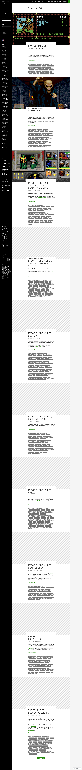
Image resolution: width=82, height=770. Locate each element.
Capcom (29, 414)
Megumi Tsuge (41, 367)
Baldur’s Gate (33, 726)
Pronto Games (42, 258)
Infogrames (37, 258)
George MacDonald (38, 441)
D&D (34, 739)
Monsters (42, 139)
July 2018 (3, 140)
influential (42, 68)
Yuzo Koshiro (39, 379)
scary (47, 218)
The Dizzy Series (4, 240)
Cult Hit (50, 209)
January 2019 (4, 132)
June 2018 (3, 142)
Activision (3, 155)
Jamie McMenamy (44, 664)
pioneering (38, 217)
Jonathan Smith (4, 247)
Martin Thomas (49, 138)
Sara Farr (48, 142)
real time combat (32, 669)
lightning (45, 665)
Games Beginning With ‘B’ (6, 259)
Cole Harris (31, 283)
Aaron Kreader (45, 656)
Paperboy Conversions (5, 269)
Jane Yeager (50, 664)
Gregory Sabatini (32, 287)
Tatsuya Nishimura (45, 450)
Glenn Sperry (45, 441)
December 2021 (4, 98)
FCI (52, 359)
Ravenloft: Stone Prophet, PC (38, 637)
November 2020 (4, 106)
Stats (44, 143)
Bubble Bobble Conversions (6, 270)
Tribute (40, 752)
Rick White (44, 669)
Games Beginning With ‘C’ (6, 258)
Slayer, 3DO (34, 110)
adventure (43, 206)
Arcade (4, 159)
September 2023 (4, 70)
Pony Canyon (36, 43)
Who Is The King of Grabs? (49, 1)
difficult (30, 210)
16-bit (30, 205)
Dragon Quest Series (5, 238)
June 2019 (3, 126)
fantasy (36, 67)
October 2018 (4, 136)
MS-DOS (43, 634)
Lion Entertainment (33, 108)
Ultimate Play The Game (5, 184)
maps (44, 138)
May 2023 (3, 75)
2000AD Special (4, 236)
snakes (36, 748)
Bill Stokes (45, 208)
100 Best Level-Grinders (5, 266)
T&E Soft (45, 108)
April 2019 (3, 128)
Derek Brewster (4, 250)
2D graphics (34, 64)
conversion (41, 209)
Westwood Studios (35, 180)
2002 (30, 280)
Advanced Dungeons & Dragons (34, 130)
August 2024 (4, 55)
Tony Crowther (4, 246)
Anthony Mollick (32, 657)
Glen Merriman (39, 135)
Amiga (29, 180)
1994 (30, 433)
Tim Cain (49, 751)
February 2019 (4, 131)
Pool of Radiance (32, 71)
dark (38, 739)
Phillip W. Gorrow (32, 370)
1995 (29, 656)
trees (36, 752)
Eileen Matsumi (31, 661)
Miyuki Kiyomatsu (48, 367)
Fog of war (47, 740)
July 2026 (3, 47)
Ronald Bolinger (40, 142)
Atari (48, 736)
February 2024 (4, 63)
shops (30, 72)
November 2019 (4, 119)
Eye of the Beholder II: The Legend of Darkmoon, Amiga (41, 186)
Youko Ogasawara (32, 379)
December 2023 (4, 66)
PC (45, 634)
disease (46, 739)
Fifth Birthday (4, 233)
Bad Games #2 (4, 251)
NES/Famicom (4, 174)
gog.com (37, 214)
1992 (33, 205)
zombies (43, 296)
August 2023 (4, 71)
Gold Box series (35, 68)
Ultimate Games (4, 239)
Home (32, 1)
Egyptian (48, 660)
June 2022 (3, 90)
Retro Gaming (38, 71)
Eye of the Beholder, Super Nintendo (40, 417)
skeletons (44, 374)
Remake (34, 595)
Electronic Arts (7, 166)
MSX (6, 173)
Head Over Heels (4, 257)
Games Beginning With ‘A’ (6, 260)
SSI (39, 43)
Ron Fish (38, 747)
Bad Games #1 (4, 252)
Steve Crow (3, 248)
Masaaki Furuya (31, 367)
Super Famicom (39, 449)
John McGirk (38, 665)
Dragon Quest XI (4, 228)
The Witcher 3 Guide (5, 283)
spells (40, 72)
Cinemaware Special (5, 249)
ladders (38, 288)
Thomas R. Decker (43, 751)
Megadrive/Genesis (5, 171)
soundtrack (41, 748)
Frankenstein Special (5, 231)
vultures (30, 673)
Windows (7, 185)
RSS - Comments (4, 33)
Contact (60, 1)
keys (46, 214)
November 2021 (4, 99)
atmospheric (40, 208)
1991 (33, 508)
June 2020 (3, 110)
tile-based (31, 222)
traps (41, 146)
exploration (31, 67)
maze (52, 288)
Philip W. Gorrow (32, 217)
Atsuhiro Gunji (45, 355)
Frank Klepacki (31, 214)
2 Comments (38, 338)
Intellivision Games (5, 274)
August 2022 (4, 87)
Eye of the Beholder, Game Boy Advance (40, 262)
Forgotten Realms (48, 67)
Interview (56, 1)
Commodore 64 (31, 43)
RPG (51, 71)
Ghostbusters (4, 241)
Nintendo (4, 175)
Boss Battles (36, 131)
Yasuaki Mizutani (44, 378)
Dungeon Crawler (32, 134)
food (48, 134)
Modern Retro (38, 594)
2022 (30, 586)
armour (50, 64)
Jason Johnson (31, 665)
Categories (65, 1)
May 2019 (3, 127)
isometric (47, 68)
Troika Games (45, 752)
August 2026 (4, 46)
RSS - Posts (3, 32)
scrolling (45, 747)
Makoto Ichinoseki (46, 366)
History (39, 1)
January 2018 (4, 148)
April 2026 (3, 51)
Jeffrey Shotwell (50, 135)
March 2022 (3, 94)
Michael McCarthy (49, 743)
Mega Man (3, 243)
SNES (47, 448)
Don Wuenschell (32, 660)
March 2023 (3, 78)
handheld (38, 287)
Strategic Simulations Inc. (47, 72)
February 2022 (4, 95)
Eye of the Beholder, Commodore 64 (40, 566)
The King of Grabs (6, 1)
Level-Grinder (51, 214)
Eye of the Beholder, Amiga (40, 491)
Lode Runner (4, 255)
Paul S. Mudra (31, 445)
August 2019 (4, 123)
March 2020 (3, 114)
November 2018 (4, 135)
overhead (39, 744)
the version (39, 500)
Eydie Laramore (49, 358)
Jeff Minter (3, 235)
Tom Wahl (48, 672)
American (45, 64)
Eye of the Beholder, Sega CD (40, 334)
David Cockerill (46, 283)
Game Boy (3, 167)
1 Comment (38, 190)
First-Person (41, 67)
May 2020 (3, 111)
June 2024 (3, 58)
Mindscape (40, 108)
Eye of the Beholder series (33, 213)
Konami (3, 170)
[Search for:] (6, 26)
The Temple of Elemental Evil (34, 751)
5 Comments (38, 495)
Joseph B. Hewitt (43, 363)
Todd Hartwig (31, 752)
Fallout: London (4, 229)
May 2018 (3, 143)
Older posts (41, 758)
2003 (30, 736)
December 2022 (4, 82)
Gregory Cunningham (32, 664)
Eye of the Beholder (40, 284)
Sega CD (33, 374)
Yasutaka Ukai (51, 378)
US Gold (42, 43)
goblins (30, 68)
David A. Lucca (31, 358)
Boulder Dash (4, 237)
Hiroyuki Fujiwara (38, 362)
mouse (48, 444)
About (36, 1)
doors (35, 210)
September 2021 (4, 102)
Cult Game (46, 209)
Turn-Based (34, 296)
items (51, 68)
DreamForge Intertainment (33, 634)
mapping (40, 138)
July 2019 (3, 124)
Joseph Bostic (50, 363)
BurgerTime (3, 232)
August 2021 (4, 103)
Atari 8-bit (9, 159)
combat (36, 209)
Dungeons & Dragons (40, 740)
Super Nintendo (34, 414)
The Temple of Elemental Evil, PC (38, 711)
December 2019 (4, 118)
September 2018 (4, 138)
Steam (30, 221)
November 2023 (4, 67)
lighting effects (32, 743)
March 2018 (3, 146)
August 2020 (4, 107)
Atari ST (3, 160)
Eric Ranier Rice (38, 661)
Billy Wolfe (31, 131)
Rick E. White (42, 371)
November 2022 (4, 83)
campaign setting (36, 720)
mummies (44, 668)
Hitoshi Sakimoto (45, 362)
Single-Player (35, 72)
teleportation (35, 146)
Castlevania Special (5, 230)
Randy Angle (42, 291)
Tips (42, 1)
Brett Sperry (31, 209)
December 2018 (4, 134)
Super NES (44, 449)
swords (34, 221)
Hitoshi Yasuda (31, 363)
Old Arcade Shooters (5, 254)
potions (46, 139)
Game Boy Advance (31, 258)
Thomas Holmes (42, 672)
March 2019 (3, 130)
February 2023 (4, 79)
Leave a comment (39, 265)
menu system (31, 139)
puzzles (47, 217)
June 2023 (3, 74)
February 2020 (4, 115)
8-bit (38, 64)
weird (52, 752)
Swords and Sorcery (40, 221)
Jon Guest (30, 288)
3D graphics (40, 656)
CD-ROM (46, 131)
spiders (30, 375)
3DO (29, 108)
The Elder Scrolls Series (5, 245)
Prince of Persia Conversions (6, 271)
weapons (47, 146)
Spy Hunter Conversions (5, 273)
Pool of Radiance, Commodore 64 (38, 47)
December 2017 (4, 150)
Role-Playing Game (46, 71)
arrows (34, 208)
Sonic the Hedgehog (5, 242)
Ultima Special (4, 234)
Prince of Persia (4, 253)
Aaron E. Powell (40, 433)
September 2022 (4, 86)
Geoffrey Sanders (32, 135)
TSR (43, 146)
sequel (50, 218)
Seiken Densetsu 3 (4, 256)
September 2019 (4, 122)
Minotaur (30, 668)
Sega (30, 374)
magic (36, 138)
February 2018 (4, 147)
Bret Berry (42, 131)
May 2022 (3, 91)
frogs (52, 740)
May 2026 (3, 50)
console (50, 131)
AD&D (42, 64)
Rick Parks (47, 371)
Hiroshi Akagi (31, 362)
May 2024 (3, 59)
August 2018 (4, 139)
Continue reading (32, 60)
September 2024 (4, 54)
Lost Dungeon (31, 138)
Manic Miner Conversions (6, 272)
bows (49, 208)
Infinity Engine (4, 244)
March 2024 (3, 62)
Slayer (36, 143)
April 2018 (3, 144)
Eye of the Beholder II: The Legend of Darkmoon (37, 212)
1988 (30, 64)
